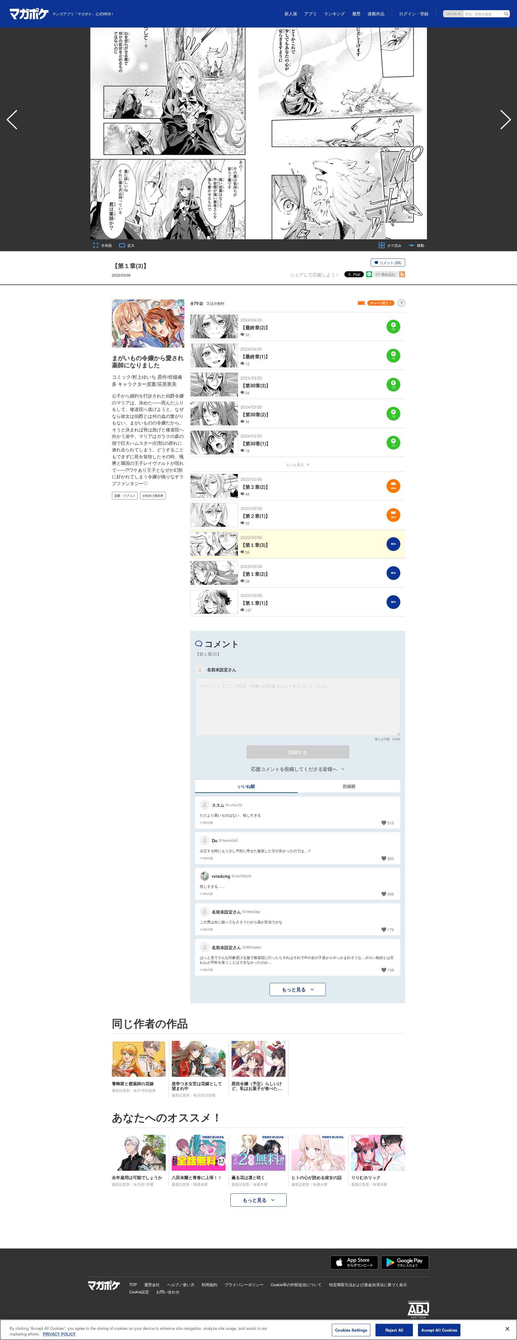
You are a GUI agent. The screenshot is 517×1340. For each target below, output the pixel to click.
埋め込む (388, 274)
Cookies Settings (351, 1330)
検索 (506, 13)
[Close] (507, 1329)
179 (390, 929)
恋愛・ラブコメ (124, 496)
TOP (133, 1284)
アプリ (310, 13)
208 (390, 894)
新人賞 (291, 13)
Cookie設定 (139, 1292)
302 (390, 858)
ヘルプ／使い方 (180, 1284)
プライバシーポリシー (244, 1284)
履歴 (356, 13)
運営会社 (152, 1284)
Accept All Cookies (439, 1330)
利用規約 (209, 1284)
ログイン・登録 (413, 13)
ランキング (334, 13)
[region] (258, 1329)
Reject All (394, 1330)
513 (390, 822)
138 (390, 970)
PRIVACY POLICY (59, 1334)
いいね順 (246, 786)
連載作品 (376, 13)
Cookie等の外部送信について (296, 1284)
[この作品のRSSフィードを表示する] (402, 274)
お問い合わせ (168, 1292)
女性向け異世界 (152, 496)
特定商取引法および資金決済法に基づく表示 (368, 1284)
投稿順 (349, 786)
